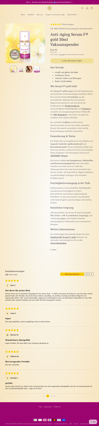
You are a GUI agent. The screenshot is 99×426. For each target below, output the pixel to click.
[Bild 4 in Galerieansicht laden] (36, 69)
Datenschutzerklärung (60, 423)
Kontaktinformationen (87, 423)
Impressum (48, 407)
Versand (62, 54)
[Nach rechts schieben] (43, 69)
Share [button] (54, 250)
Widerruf (57, 407)
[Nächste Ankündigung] (93, 2)
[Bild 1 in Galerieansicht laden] (13, 69)
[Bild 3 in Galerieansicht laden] (29, 69)
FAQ (40, 407)
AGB (70, 423)
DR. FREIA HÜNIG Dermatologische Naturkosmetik (25, 423)
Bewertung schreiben (72, 274)
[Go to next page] (54, 396)
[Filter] (87, 274)
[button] (72, 14)
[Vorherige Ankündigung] (6, 2)
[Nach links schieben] (7, 69)
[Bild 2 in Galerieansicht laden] (21, 69)
